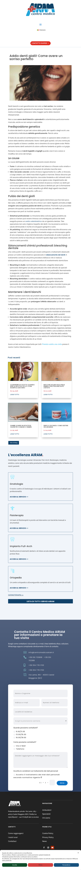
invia (62, 783)
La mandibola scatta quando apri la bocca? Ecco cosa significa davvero (22, 386)
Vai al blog (13, 443)
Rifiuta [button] (40, 865)
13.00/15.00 (21, 734)
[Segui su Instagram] (48, 847)
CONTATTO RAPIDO (39, 43)
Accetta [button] (14, 865)
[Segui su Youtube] (52, 847)
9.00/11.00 (20, 731)
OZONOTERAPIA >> (15, 595)
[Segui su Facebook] (44, 847)
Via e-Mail (21, 746)
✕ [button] (78, 853)
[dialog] (40, 860)
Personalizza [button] (66, 865)
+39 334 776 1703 (36, 665)
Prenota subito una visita (52, 344)
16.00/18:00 (21, 737)
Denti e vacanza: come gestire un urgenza (56, 426)
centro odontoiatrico (33, 221)
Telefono (20, 749)
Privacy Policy (48, 837)
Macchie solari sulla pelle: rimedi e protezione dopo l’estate (54, 386)
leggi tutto (14, 394)
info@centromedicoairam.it (41, 652)
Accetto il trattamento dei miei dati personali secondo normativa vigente (36, 776)
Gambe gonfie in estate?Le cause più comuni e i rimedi (21, 426)
